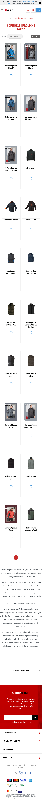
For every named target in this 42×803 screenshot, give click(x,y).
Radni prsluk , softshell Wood (31, 529)
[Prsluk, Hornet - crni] (11, 463)
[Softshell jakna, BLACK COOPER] (30, 412)
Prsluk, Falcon (31, 476)
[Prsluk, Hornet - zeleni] (30, 360)
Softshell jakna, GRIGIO (11, 426)
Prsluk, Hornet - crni (11, 477)
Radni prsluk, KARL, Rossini (31, 272)
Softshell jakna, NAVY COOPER (11, 169)
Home (10, 18)
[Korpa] (38, 10)
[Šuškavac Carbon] (11, 206)
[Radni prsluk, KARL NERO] (11, 257)
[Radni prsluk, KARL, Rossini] (30, 257)
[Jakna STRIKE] (30, 206)
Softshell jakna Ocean (11, 118)
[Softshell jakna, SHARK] (11, 52)
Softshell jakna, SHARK (11, 67)
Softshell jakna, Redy (11, 529)
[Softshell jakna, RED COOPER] (30, 103)
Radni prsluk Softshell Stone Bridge (31, 324)
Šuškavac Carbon (11, 220)
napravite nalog (28, 1)
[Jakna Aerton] (30, 155)
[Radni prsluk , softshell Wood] (30, 514)
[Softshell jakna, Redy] (11, 514)
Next (26, 557)
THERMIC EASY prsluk (11, 375)
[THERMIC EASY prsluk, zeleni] (11, 309)
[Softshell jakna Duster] (30, 52)
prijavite (7, 3)
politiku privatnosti (26, 722)
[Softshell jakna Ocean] (11, 103)
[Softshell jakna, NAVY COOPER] (11, 155)
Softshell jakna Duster (31, 67)
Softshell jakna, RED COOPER (31, 118)
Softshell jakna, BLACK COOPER (31, 426)
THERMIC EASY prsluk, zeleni (11, 323)
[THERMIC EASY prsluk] (11, 360)
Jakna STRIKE (31, 220)
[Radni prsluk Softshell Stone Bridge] (30, 309)
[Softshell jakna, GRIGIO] (11, 412)
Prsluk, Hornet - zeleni (31, 375)
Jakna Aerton (31, 168)
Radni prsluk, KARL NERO (11, 272)
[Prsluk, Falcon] (30, 463)
